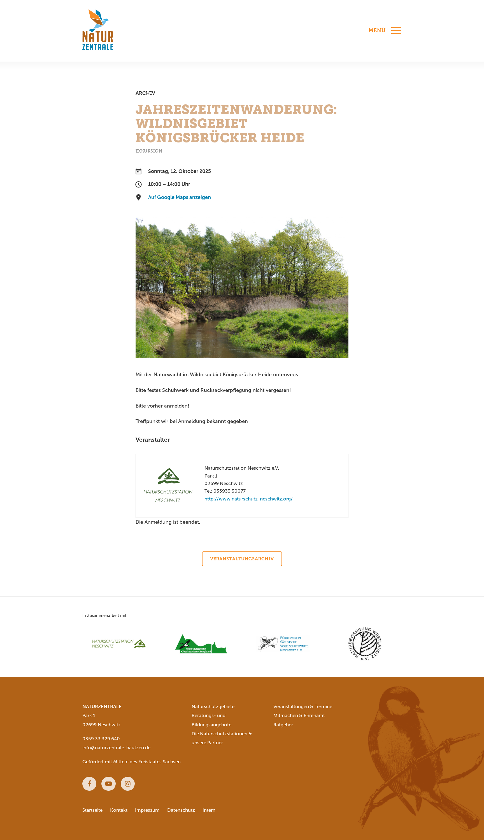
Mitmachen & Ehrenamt (299, 715)
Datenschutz (181, 810)
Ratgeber (283, 724)
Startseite (92, 810)
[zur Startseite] (97, 29)
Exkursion (149, 151)
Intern (209, 810)
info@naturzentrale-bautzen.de (116, 747)
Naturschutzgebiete (213, 706)
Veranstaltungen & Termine (302, 706)
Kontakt (118, 810)
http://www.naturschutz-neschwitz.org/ (248, 499)
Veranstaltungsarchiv (242, 558)
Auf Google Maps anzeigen (179, 197)
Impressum (147, 810)
